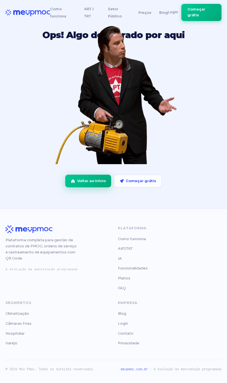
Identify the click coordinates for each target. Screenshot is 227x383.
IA (120, 258)
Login (173, 12)
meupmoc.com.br (134, 369)
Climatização (17, 313)
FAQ (122, 288)
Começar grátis (196, 12)
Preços (144, 12)
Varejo (11, 343)
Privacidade (128, 343)
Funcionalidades (133, 268)
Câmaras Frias (19, 323)
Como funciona (132, 239)
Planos (124, 278)
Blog (163, 12)
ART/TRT (125, 248)
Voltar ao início (91, 181)
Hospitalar (15, 333)
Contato (125, 333)
